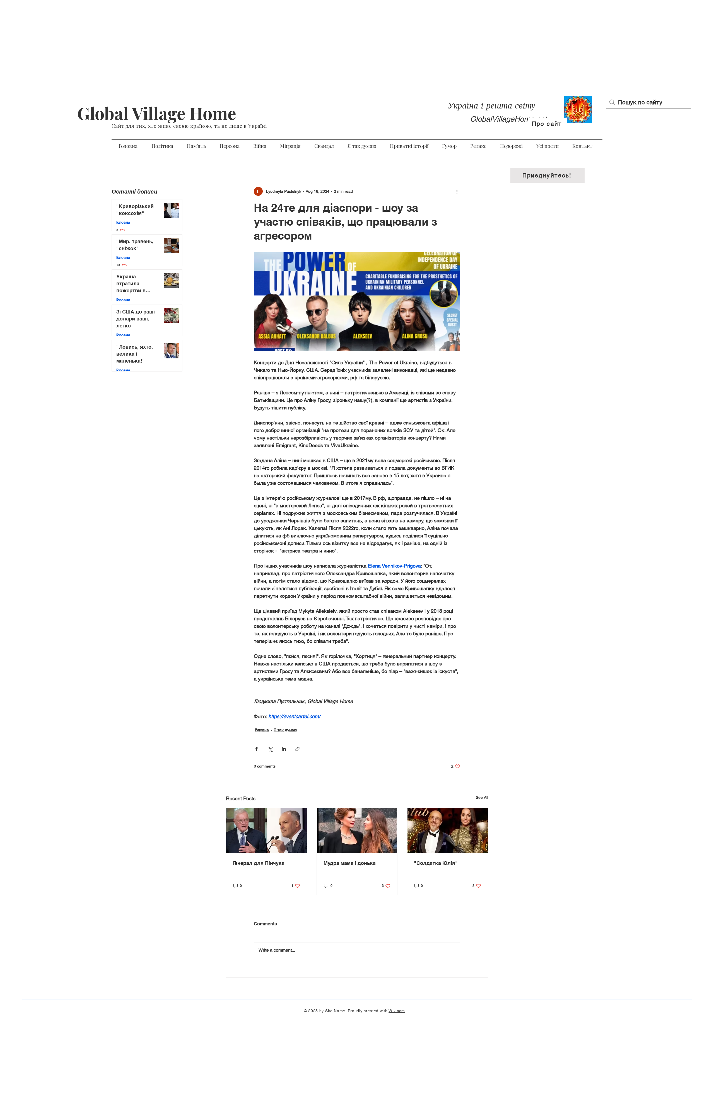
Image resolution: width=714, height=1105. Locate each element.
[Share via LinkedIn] (283, 749)
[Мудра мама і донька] (357, 830)
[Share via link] (297, 749)
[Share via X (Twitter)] (270, 749)
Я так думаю (285, 730)
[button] (547, 175)
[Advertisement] (357, 42)
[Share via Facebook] (256, 749)
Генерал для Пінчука (258, 863)
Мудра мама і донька (350, 863)
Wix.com (397, 1011)
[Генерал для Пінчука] (266, 830)
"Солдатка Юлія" (436, 863)
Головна (262, 730)
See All (482, 797)
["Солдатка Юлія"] (447, 830)
